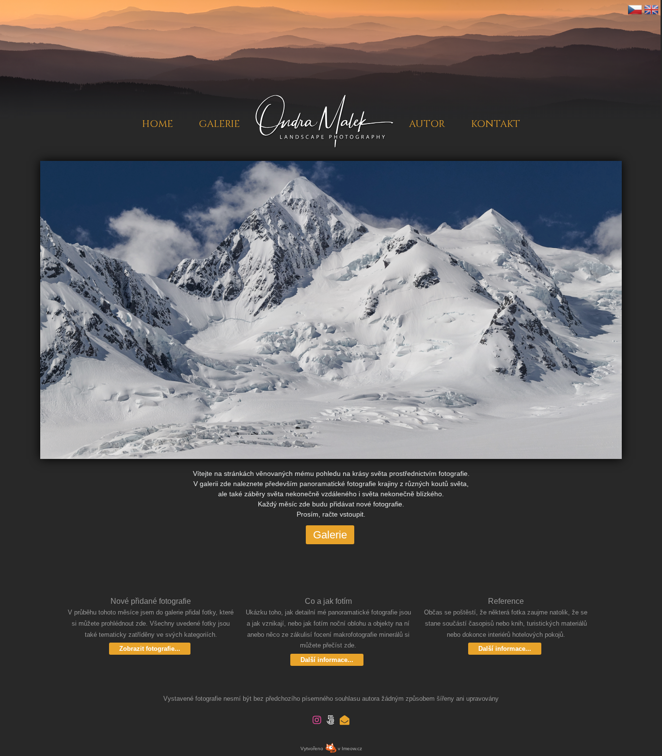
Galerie (219, 103)
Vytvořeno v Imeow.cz (331, 748)
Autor (427, 103)
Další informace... (326, 659)
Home (157, 103)
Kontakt (495, 103)
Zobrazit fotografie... (149, 648)
